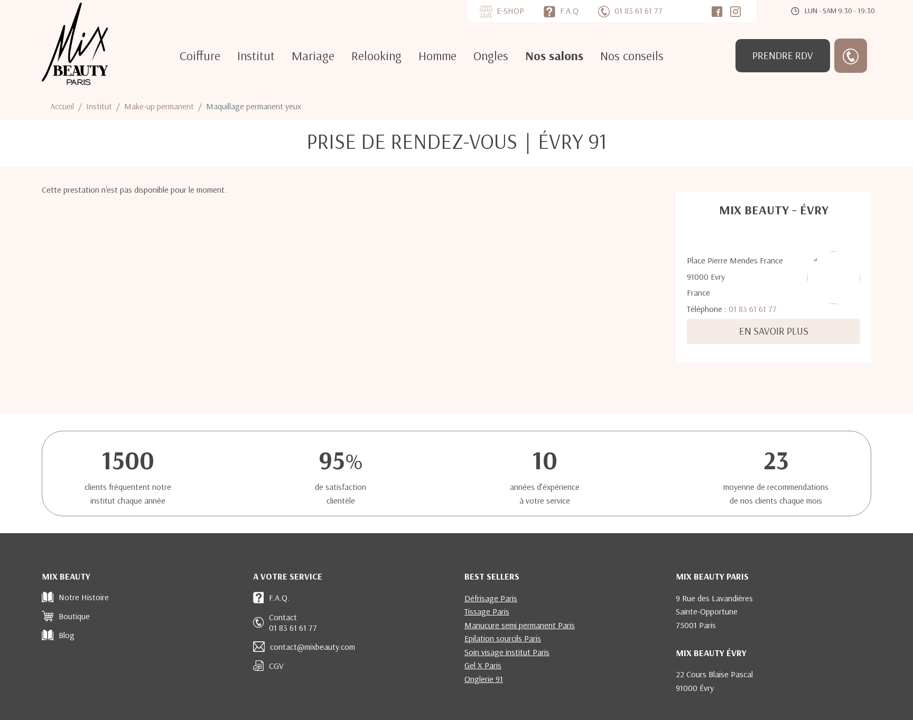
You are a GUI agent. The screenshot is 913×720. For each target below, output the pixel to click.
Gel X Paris (482, 665)
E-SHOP (510, 10)
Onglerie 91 (483, 679)
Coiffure (200, 55)
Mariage (313, 55)
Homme (437, 55)
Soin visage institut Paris (506, 652)
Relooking (376, 55)
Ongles (490, 55)
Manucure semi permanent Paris (519, 625)
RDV (782, 55)
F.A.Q (569, 10)
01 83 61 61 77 (753, 309)
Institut (256, 55)
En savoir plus (773, 331)
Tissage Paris (486, 611)
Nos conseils (632, 55)
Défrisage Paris (490, 598)
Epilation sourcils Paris (502, 638)
